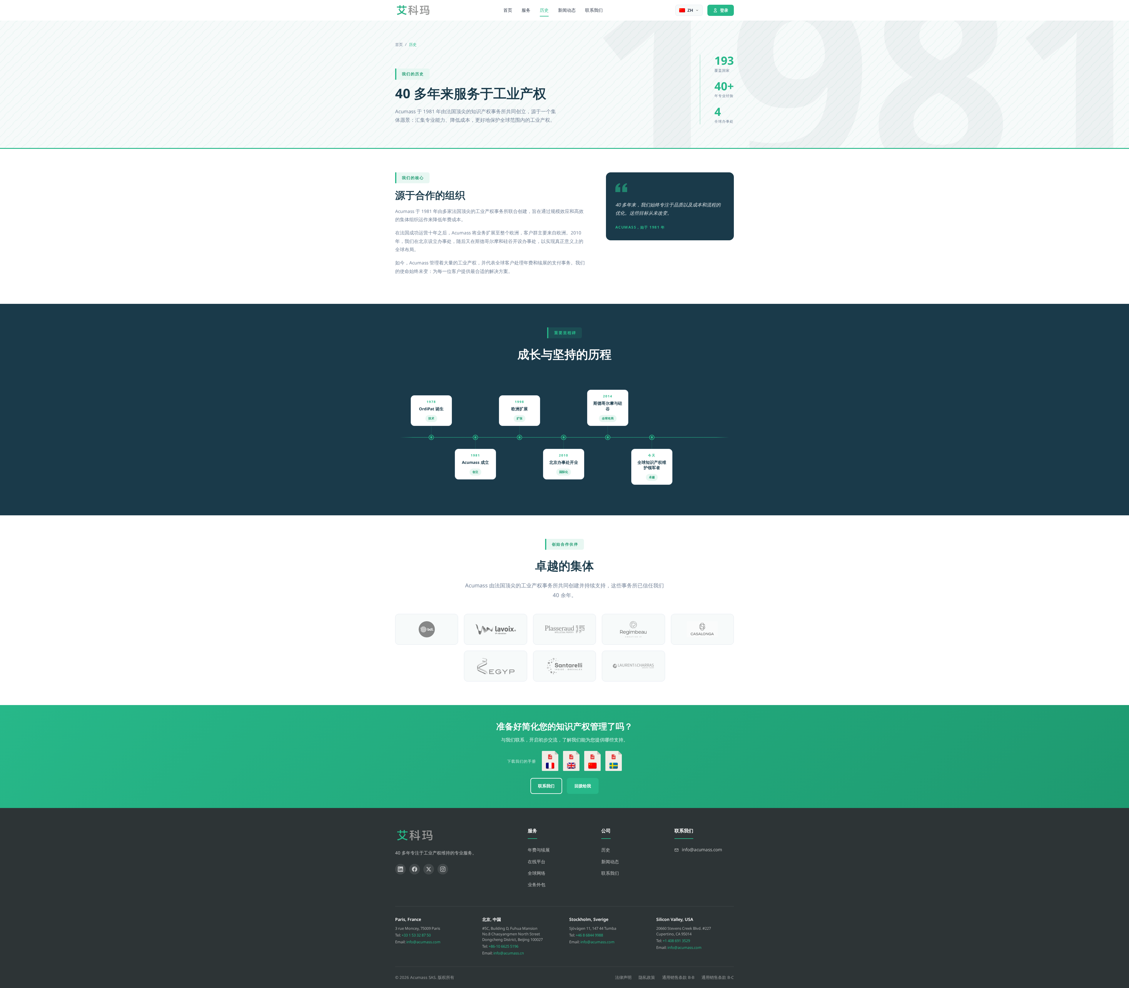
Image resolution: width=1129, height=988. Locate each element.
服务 (526, 10)
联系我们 (594, 10)
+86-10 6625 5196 (503, 946)
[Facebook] (414, 869)
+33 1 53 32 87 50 (416, 935)
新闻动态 (567, 10)
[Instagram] (442, 869)
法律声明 (623, 977)
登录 (724, 10)
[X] (428, 869)
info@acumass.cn (508, 953)
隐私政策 (647, 977)
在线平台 (536, 861)
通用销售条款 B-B (678, 977)
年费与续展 (539, 850)
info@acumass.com (423, 941)
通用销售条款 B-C (718, 977)
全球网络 (536, 873)
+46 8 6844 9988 (589, 935)
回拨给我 (582, 786)
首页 (507, 10)
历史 (544, 10)
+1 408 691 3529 (676, 940)
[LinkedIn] (400, 869)
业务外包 (536, 884)
